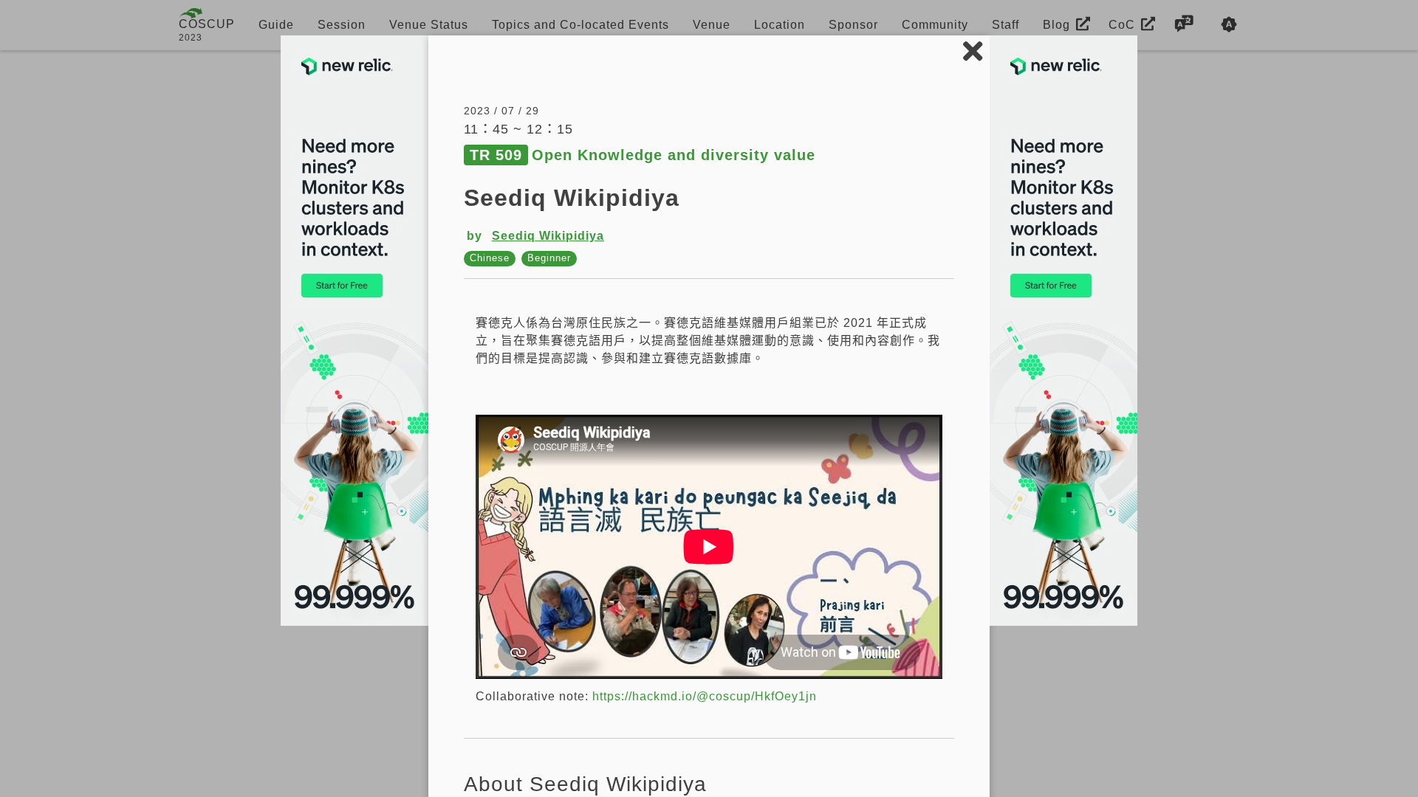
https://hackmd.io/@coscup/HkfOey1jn (704, 696)
